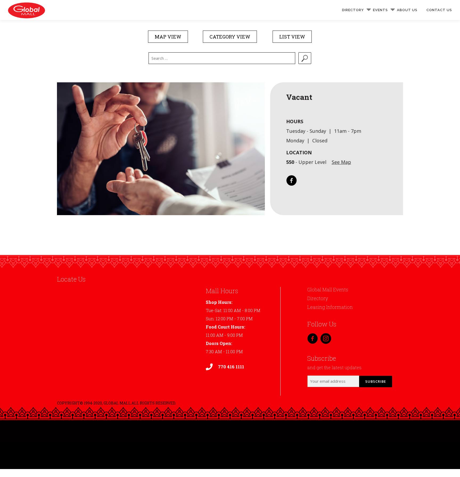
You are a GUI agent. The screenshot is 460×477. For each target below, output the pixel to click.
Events (380, 10)
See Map (341, 162)
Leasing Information (330, 307)
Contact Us (439, 10)
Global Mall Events (327, 289)
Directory (353, 10)
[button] (168, 37)
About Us (407, 10)
